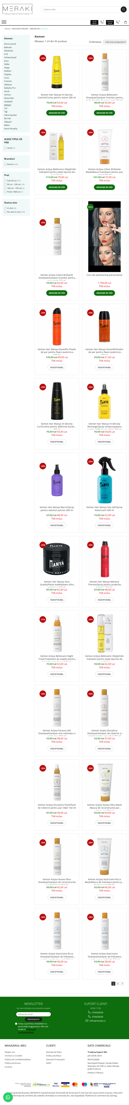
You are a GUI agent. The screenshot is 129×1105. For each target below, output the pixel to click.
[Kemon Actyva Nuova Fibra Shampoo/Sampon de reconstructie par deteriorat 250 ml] (57, 856)
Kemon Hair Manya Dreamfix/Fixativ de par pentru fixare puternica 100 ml (104, 351)
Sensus (7, 94)
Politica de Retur (53, 1055)
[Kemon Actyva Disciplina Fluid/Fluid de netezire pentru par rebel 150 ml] (57, 782)
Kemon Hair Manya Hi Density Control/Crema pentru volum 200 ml (57, 96)
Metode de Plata (54, 1052)
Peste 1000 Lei (13, 191)
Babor (7, 125)
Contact (8, 1066)
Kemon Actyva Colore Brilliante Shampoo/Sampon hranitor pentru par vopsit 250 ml (57, 277)
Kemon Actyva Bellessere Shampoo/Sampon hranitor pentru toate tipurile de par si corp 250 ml (104, 96)
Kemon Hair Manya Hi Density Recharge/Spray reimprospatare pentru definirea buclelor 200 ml (104, 425)
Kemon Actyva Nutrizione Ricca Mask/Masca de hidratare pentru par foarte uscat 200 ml (104, 881)
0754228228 (97, 1012)
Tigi (5, 111)
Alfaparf (7, 121)
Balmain (8, 47)
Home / (8, 28)
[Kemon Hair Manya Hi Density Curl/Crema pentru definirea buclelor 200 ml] (57, 401)
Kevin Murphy (10, 128)
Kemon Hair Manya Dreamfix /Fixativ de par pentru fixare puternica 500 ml (57, 351)
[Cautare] (124, 9)
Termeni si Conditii (13, 1055)
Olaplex (7, 74)
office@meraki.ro (97, 1020)
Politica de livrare (13, 1063)
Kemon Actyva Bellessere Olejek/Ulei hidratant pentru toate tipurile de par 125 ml (57, 171)
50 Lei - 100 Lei (13, 184)
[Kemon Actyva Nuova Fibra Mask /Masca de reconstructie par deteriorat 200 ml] (104, 782)
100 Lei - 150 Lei (14, 188)
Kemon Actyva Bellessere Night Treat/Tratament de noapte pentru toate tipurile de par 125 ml (57, 658)
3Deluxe (8, 84)
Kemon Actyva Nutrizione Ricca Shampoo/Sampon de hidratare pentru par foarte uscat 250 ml (56, 955)
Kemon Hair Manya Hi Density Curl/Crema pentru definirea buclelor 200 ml (56, 425)
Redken (7, 70)
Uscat (9, 147)
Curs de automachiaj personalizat (104, 275)
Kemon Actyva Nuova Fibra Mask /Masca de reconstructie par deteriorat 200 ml (104, 806)
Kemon (7, 104)
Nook (6, 91)
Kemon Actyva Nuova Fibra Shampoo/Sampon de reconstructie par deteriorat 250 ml (57, 881)
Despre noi (10, 1052)
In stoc (10, 208)
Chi (5, 108)
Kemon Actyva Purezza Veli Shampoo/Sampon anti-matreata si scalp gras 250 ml (56, 732)
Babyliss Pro (10, 87)
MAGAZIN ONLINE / (21, 28)
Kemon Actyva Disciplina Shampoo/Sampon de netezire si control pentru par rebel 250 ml (104, 732)
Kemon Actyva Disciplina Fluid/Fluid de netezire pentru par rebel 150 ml (57, 806)
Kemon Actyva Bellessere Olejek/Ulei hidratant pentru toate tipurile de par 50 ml (104, 658)
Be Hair (7, 118)
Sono (6, 77)
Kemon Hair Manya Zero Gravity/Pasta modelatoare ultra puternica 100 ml (57, 583)
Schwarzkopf (10, 57)
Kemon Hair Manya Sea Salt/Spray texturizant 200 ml (104, 508)
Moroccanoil (10, 43)
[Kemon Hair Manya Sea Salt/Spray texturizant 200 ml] (104, 480)
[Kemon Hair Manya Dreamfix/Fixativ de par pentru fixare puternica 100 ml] (104, 326)
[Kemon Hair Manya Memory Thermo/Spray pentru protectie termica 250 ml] (104, 559)
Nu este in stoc (14, 211)
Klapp (7, 67)
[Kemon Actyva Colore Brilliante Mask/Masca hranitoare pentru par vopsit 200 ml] (104, 146)
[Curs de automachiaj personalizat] (104, 236)
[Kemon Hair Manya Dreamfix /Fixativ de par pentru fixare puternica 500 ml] (57, 326)
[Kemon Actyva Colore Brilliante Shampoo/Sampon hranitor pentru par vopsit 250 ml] (57, 236)
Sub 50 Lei (12, 180)
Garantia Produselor (55, 1059)
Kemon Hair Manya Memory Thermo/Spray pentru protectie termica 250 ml (104, 583)
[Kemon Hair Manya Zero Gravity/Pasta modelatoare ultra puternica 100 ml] (57, 559)
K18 (6, 54)
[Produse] (4, 23)
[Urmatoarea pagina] (122, 984)
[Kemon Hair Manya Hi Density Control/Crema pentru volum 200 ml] (57, 72)
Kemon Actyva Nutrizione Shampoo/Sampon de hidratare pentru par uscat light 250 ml (104, 955)
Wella (6, 64)
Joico (6, 60)
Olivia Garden (10, 115)
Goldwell (8, 101)
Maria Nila (9, 98)
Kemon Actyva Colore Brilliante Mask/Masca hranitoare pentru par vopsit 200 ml (104, 171)
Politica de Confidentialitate (27, 1031)
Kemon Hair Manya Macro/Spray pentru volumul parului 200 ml (57, 508)
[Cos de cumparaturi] (125, 22)
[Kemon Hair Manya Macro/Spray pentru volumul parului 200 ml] (57, 480)
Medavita (8, 50)
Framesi (8, 81)
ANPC (48, 1063)
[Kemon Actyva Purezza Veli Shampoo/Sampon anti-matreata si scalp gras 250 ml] (57, 708)
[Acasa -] (18, 9)
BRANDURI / (35, 28)
